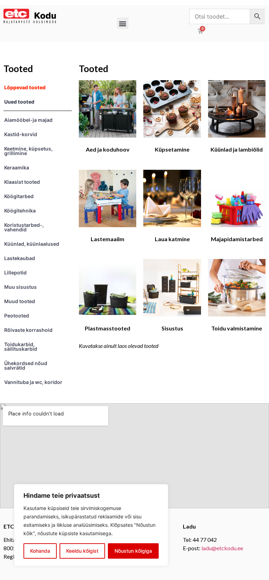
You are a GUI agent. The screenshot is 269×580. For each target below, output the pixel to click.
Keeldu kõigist (82, 551)
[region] (91, 525)
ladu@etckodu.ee (222, 548)
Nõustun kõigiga (133, 551)
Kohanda (40, 551)
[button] (123, 23)
